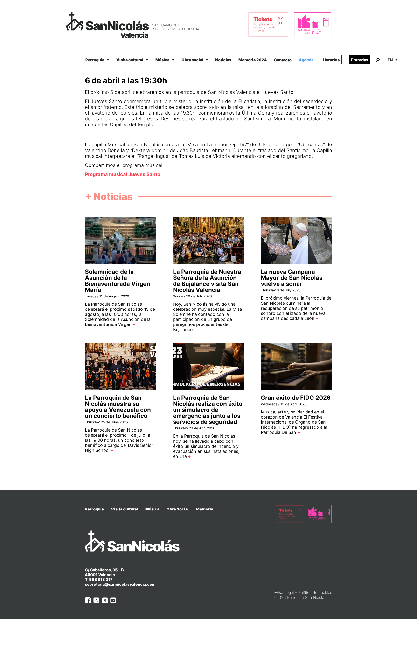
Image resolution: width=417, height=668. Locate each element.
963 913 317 (101, 579)
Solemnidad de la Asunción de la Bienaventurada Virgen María (117, 280)
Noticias (223, 59)
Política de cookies (315, 592)
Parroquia (94, 59)
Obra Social (178, 509)
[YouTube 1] (113, 600)
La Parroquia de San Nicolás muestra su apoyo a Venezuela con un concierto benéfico (118, 406)
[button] (377, 60)
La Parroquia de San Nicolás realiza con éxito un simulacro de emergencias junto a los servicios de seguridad (208, 409)
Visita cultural (129, 59)
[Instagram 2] (96, 600)
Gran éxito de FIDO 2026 (296, 397)
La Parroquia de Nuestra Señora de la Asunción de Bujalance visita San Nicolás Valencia (207, 280)
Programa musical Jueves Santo (122, 174)
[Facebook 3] (88, 600)
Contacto (283, 59)
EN (390, 59)
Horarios (331, 59)
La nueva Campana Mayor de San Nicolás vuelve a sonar (291, 277)
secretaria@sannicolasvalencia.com (120, 584)
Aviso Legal (284, 592)
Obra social (192, 59)
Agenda (306, 59)
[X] (105, 600)
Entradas (359, 59)
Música (162, 59)
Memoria (204, 509)
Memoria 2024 (252, 59)
